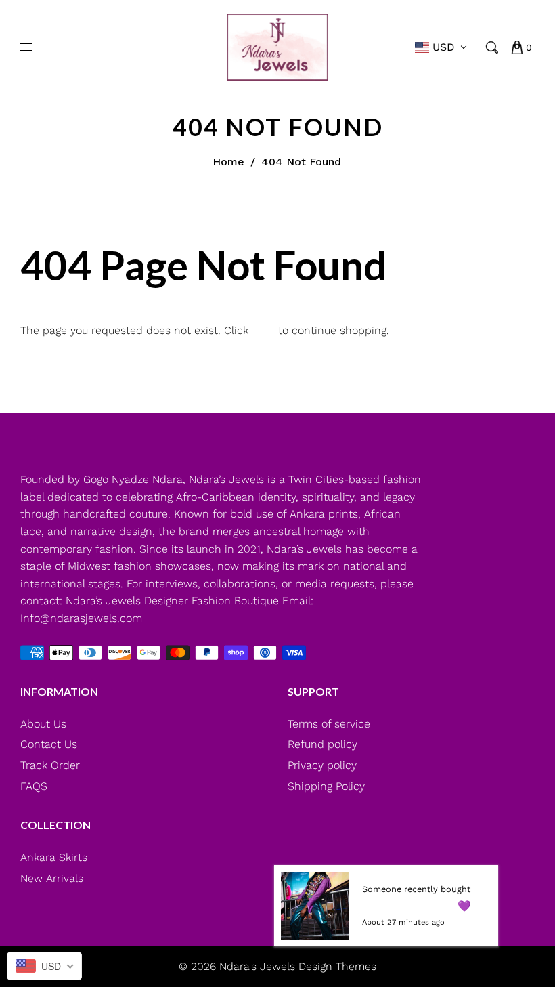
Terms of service (329, 723)
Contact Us (48, 744)
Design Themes (337, 966)
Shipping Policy (326, 786)
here (263, 330)
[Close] (488, 876)
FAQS (33, 786)
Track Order (50, 765)
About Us (43, 723)
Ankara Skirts (53, 857)
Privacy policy (322, 765)
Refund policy (322, 744)
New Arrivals (51, 878)
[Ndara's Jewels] (277, 46)
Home (228, 161)
